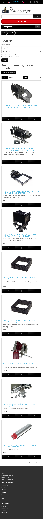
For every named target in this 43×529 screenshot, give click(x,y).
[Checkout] (39, 2)
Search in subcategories (10, 54)
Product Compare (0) (9, 72)
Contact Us (5, 485)
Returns (4, 487)
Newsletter (5, 512)
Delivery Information (7, 476)
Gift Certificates (6, 497)
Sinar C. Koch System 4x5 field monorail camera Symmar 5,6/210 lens (19, 405)
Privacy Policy (5, 478)
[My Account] (31, 2)
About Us (4, 473)
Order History (5, 508)
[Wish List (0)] (34, 2)
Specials (4, 501)
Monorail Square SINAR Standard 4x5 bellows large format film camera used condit (20, 278)
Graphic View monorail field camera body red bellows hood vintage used (21, 364)
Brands (4, 495)
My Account (5, 506)
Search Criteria (6, 45)
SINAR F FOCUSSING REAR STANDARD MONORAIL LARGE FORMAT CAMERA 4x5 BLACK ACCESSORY (21, 192)
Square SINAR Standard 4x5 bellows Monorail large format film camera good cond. (20, 321)
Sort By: (5, 77)
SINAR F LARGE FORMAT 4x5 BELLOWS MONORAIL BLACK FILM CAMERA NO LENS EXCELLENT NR (19, 235)
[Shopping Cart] (37, 2)
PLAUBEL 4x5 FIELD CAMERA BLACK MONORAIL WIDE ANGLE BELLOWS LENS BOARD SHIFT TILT (20, 106)
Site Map (4, 489)
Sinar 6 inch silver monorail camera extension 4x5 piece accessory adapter (20, 446)
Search (11, 33)
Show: (25, 77)
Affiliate (4, 499)
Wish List (4, 510)
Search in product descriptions (12, 56)
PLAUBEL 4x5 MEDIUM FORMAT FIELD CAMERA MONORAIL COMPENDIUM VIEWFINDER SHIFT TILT (19, 149)
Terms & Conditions (7, 480)
